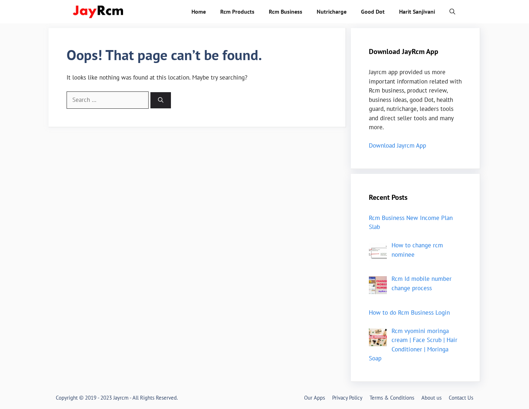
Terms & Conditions (392, 397)
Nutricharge (332, 11)
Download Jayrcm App (397, 145)
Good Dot (373, 11)
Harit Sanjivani (417, 11)
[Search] (160, 100)
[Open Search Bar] (452, 11)
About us (431, 397)
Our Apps (314, 397)
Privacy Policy (347, 397)
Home (198, 11)
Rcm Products (237, 11)
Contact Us (461, 397)
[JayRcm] (99, 11)
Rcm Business (285, 11)
